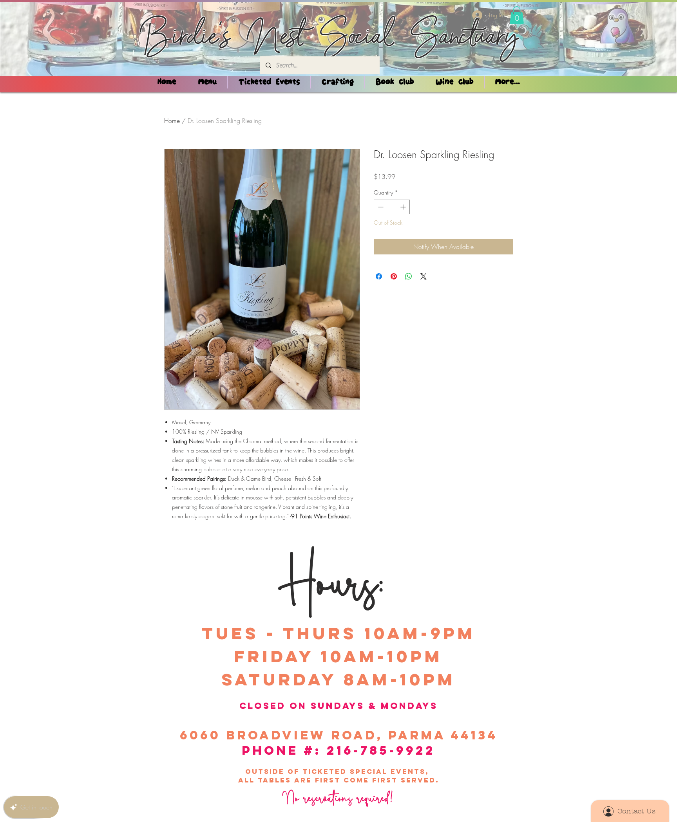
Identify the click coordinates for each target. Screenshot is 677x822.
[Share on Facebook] (379, 276)
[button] (516, 15)
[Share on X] (423, 276)
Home (172, 120)
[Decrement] (380, 207)
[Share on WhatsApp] (408, 276)
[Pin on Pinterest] (393, 276)
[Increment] (404, 207)
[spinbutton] (392, 207)
